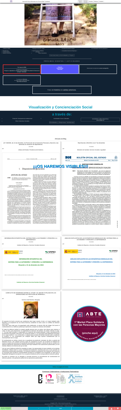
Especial (60, 68)
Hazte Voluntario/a (42, 53)
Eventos (91, 1)
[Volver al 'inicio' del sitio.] (11, 1)
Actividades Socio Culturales (61, 118)
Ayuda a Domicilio (7, 53)
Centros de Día (6, 51)
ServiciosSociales (86, 1)
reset (60, 408)
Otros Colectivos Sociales (22, 121)
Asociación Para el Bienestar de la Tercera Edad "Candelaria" (36, 1)
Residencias (5, 50)
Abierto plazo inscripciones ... (98, 68)
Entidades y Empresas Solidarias (62, 122)
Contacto (101, 1)
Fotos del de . (62, 90)
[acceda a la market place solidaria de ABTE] (91, 324)
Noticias (96, 1)
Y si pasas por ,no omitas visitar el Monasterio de (21, 80)
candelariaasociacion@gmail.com (60, 398)
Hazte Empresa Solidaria (38, 51)
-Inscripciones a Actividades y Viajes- (62, 55)
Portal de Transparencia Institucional (22, 118)
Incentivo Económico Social (68, 48)
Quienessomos (80, 1)
